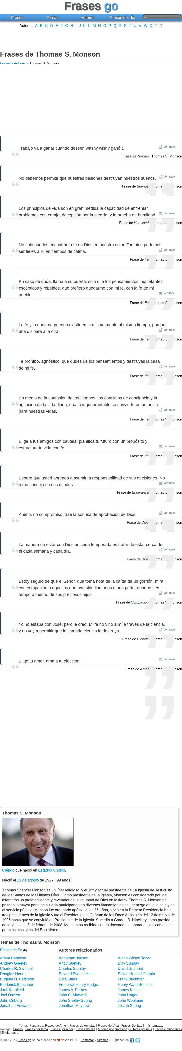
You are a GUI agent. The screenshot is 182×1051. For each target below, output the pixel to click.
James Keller (129, 990)
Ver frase (169, 146)
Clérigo (8, 870)
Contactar (87, 1040)
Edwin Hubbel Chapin (136, 974)
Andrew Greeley (13, 963)
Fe (147, 259)
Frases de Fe (11, 950)
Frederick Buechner (16, 985)
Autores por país (140, 1029)
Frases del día (122, 17)
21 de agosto (28, 880)
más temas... (154, 1025)
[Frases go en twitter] (137, 1040)
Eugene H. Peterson (17, 979)
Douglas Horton (13, 974)
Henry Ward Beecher (135, 985)
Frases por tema (36, 1029)
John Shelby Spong (75, 1000)
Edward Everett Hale (76, 974)
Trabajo (143, 156)
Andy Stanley (70, 963)
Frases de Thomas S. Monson (50, 54)
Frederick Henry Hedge (78, 985)
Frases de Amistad (82, 1025)
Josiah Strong (129, 1006)
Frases (17, 17)
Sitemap (102, 1040)
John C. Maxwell (73, 995)
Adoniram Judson (73, 958)
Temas (52, 17)
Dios (145, 522)
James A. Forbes (73, 990)
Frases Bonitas (131, 1025)
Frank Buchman (131, 979)
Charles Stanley (72, 968)
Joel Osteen (10, 995)
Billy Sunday (128, 963)
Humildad (141, 223)
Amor (144, 669)
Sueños (143, 186)
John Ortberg (11, 1000)
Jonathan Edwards (16, 1006)
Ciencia (143, 639)
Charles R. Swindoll (17, 968)
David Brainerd (130, 968)
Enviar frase (10, 1032)
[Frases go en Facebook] (132, 1040)
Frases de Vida (108, 1025)
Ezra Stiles (68, 979)
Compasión (140, 602)
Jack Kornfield (12, 990)
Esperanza (140, 492)
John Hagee (128, 995)
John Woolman (130, 1000)
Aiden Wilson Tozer (134, 958)
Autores (88, 17)
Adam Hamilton (13, 958)
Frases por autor (61, 1029)
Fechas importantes (168, 1029)
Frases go (24, 1040)
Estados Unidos (51, 870)
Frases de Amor (56, 1025)
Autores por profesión (112, 1029)
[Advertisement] (91, 38)
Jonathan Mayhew (74, 1006)
